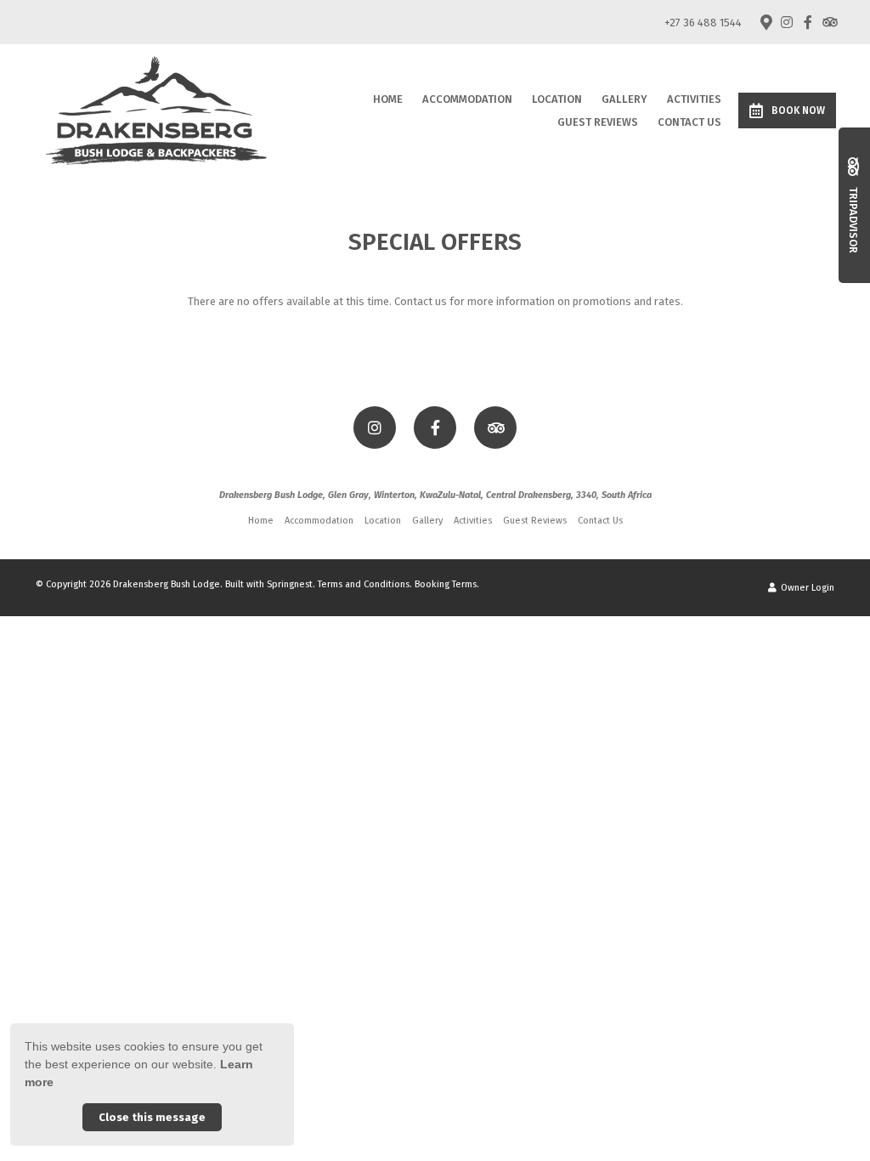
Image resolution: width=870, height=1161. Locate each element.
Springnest (290, 584)
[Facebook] (808, 22)
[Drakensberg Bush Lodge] (156, 109)
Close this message (152, 1117)
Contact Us (689, 122)
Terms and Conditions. (365, 584)
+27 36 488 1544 (703, 22)
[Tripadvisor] (829, 22)
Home (388, 99)
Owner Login (806, 587)
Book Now (798, 110)
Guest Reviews (597, 122)
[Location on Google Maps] (765, 21)
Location (557, 99)
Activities (694, 99)
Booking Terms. (447, 584)
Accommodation (467, 99)
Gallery (624, 99)
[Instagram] (787, 22)
